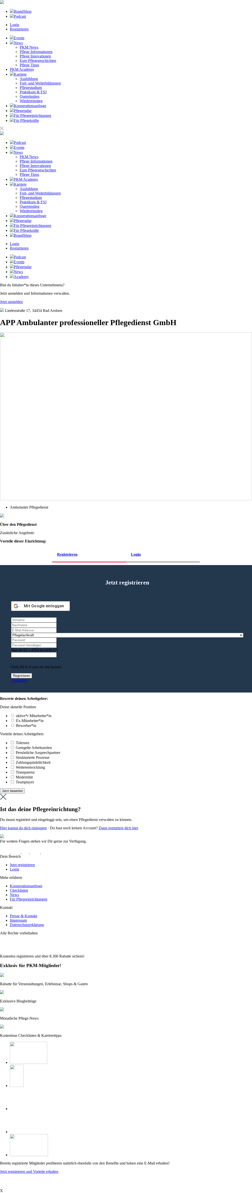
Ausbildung (29, 79)
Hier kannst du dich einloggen (23, 828)
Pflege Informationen (36, 52)
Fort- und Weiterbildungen (40, 83)
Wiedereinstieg (31, 101)
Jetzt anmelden (11, 302)
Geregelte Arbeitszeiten (34, 748)
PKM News (29, 47)
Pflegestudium (31, 87)
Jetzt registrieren (22, 865)
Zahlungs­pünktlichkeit (33, 762)
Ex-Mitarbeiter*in (30, 721)
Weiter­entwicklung (30, 767)
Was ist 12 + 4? (23, 650)
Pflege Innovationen (35, 56)
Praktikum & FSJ (33, 92)
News (14, 895)
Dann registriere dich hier (118, 828)
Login (14, 25)
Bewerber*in (26, 725)
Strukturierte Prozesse (32, 757)
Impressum (18, 920)
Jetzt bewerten (12, 791)
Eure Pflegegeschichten (38, 60)
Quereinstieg (29, 96)
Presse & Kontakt (23, 916)
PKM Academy (22, 69)
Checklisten (19, 890)
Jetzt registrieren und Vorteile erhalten (29, 1171)
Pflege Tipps (29, 65)
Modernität (24, 777)
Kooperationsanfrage (26, 886)
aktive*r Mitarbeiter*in (33, 716)
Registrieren (19, 29)
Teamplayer (25, 782)
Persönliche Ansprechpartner (38, 752)
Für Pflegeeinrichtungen (28, 899)
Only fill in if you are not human (36, 667)
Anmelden (19, 680)
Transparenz (25, 772)
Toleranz (22, 743)
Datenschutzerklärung (27, 925)
